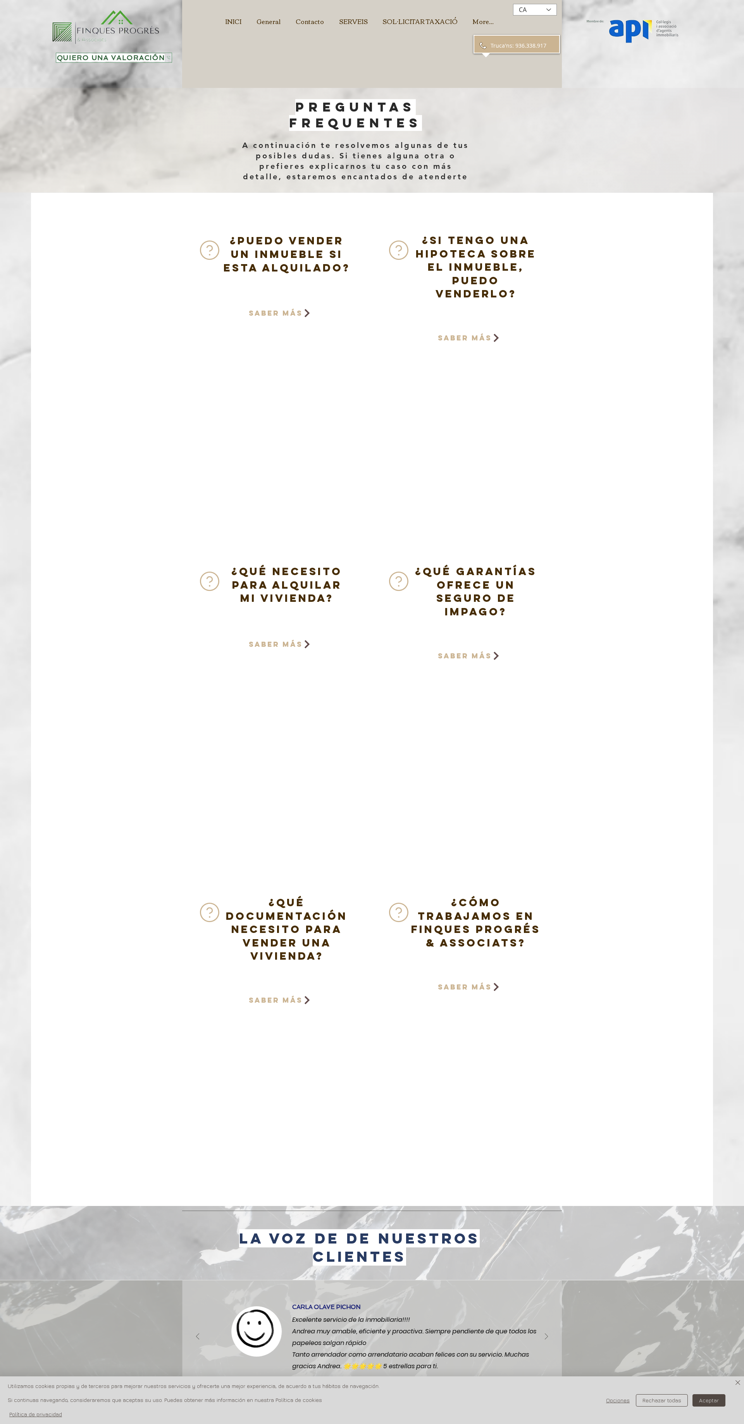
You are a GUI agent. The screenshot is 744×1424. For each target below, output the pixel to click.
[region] (277, 379)
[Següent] (546, 1337)
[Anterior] (197, 1337)
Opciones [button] (618, 1400)
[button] (114, 58)
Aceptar (709, 1400)
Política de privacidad (35, 1414)
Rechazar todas (661, 1400)
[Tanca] (737, 1383)
